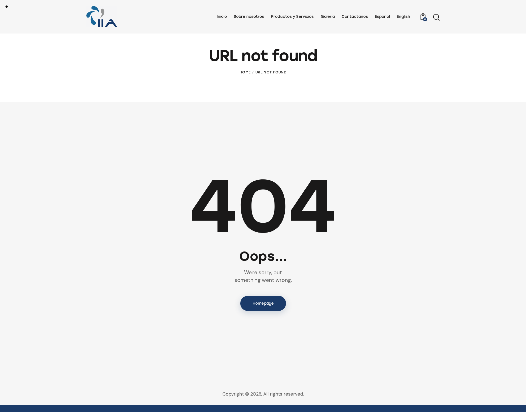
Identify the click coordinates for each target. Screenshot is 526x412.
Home (245, 72)
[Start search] (436, 17)
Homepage (263, 303)
